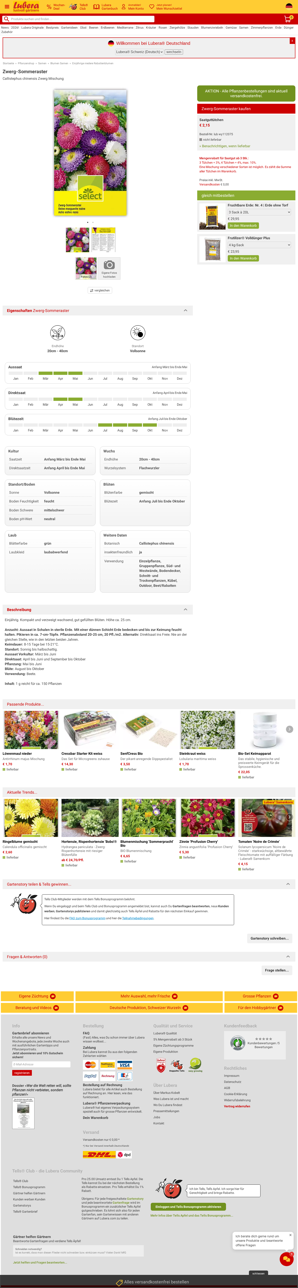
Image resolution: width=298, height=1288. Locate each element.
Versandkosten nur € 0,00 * (101, 1139)
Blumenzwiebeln (212, 27)
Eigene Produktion (165, 1051)
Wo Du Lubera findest (167, 1105)
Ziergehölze (177, 27)
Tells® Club (20, 1181)
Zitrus (140, 27)
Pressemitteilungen (166, 1111)
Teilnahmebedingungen (138, 918)
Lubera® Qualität (165, 1033)
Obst (83, 27)
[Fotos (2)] (86, 268)
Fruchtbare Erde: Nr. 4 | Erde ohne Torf (258, 205)
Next (289, 729)
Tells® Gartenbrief (25, 1211)
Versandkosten (209, 184)
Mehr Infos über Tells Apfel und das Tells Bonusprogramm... (192, 1215)
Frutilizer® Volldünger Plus (249, 238)
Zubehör (7, 32)
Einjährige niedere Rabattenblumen (92, 63)
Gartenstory (135, 1198)
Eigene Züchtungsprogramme (173, 1045)
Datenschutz (232, 1082)
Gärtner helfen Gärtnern (29, 1193)
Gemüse (231, 27)
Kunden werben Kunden (29, 1199)
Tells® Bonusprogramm (29, 1187)
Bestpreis (52, 27)
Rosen (163, 27)
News (5, 27)
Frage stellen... (277, 970)
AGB (227, 1088)
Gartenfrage (121, 1202)
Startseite (8, 63)
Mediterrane (125, 27)
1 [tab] (88, 222)
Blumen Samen (59, 63)
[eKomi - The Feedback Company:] (237, 1043)
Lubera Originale (32, 27)
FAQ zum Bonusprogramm (87, 918)
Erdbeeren (108, 27)
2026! (15, 27)
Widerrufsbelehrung (237, 1100)
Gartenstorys (22, 1205)
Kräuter (151, 27)
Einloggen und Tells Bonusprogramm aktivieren (188, 1206)
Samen (243, 27)
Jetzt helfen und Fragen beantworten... (40, 1262)
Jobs (156, 1117)
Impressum (231, 1075)
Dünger (289, 27)
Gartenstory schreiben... (270, 938)
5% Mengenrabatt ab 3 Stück (172, 1039)
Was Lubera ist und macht (171, 1099)
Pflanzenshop (26, 63)
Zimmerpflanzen (262, 27)
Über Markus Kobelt (166, 1092)
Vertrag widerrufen (237, 1106)
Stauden (193, 27)
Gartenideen (69, 27)
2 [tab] (93, 222)
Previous (8, 729)
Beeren (93, 27)
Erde (278, 27)
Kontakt (158, 1123)
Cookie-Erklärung (235, 1094)
